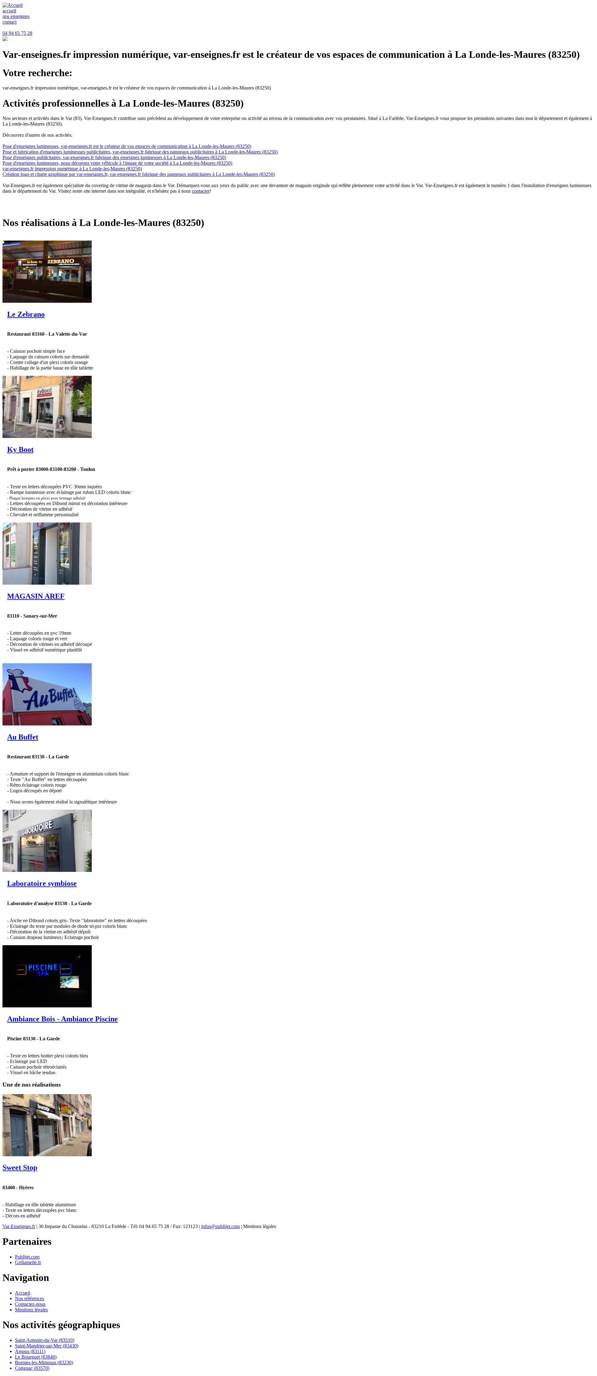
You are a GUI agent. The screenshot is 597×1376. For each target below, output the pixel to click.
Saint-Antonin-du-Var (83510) (44, 1340)
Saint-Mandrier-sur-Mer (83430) (46, 1345)
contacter (201, 191)
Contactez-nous (30, 1304)
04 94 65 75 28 (17, 33)
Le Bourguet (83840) (36, 1357)
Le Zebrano (26, 314)
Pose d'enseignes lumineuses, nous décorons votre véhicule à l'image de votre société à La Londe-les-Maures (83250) (117, 163)
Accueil (22, 1292)
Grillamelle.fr (28, 1262)
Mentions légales (31, 1309)
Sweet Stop (19, 1167)
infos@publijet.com (220, 1226)
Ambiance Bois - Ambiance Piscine (62, 1019)
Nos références (29, 1298)
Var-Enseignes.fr (18, 1226)
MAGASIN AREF (36, 596)
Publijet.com (27, 1256)
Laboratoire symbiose (42, 883)
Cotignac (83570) (32, 1368)
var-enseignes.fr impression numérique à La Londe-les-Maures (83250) (72, 168)
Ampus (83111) (30, 1351)
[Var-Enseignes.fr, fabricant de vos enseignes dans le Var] (12, 5)
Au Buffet (22, 737)
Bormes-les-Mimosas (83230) (44, 1362)
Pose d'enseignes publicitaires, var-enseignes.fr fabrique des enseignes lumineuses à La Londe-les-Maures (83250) (114, 157)
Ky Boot (20, 449)
